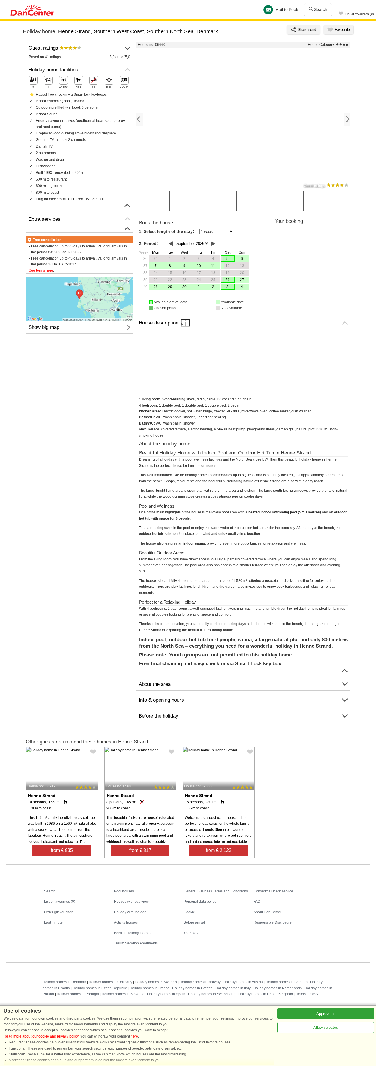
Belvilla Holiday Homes (132, 933)
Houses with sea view (131, 902)
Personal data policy (200, 902)
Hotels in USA (307, 994)
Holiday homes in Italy (233, 988)
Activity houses (126, 922)
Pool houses (124, 891)
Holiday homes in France (149, 988)
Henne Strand (74, 31)
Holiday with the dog (130, 912)
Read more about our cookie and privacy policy (41, 1036)
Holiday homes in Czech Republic (100, 988)
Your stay (191, 933)
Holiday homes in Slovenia (123, 994)
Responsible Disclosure (273, 922)
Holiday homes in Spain (166, 994)
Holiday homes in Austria (243, 982)
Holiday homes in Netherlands (277, 988)
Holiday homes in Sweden (156, 982)
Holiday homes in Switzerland (212, 994)
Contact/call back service (273, 891)
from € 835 (62, 850)
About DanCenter (267, 912)
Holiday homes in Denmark (64, 982)
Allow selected (325, 1027)
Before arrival (194, 922)
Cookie (189, 912)
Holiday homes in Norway (200, 982)
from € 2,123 (218, 850)
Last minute (53, 922)
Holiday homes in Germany (110, 982)
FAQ (257, 902)
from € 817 (140, 850)
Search (320, 9)
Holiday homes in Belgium (287, 982)
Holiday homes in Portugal (78, 994)
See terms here (41, 270)
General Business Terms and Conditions (216, 891)
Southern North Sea (170, 31)
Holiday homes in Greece (192, 988)
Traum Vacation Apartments (136, 943)
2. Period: (148, 243)
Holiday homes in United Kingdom (265, 994)
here (134, 1036)
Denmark (207, 31)
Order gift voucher (58, 912)
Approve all (325, 1013)
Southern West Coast (119, 31)
